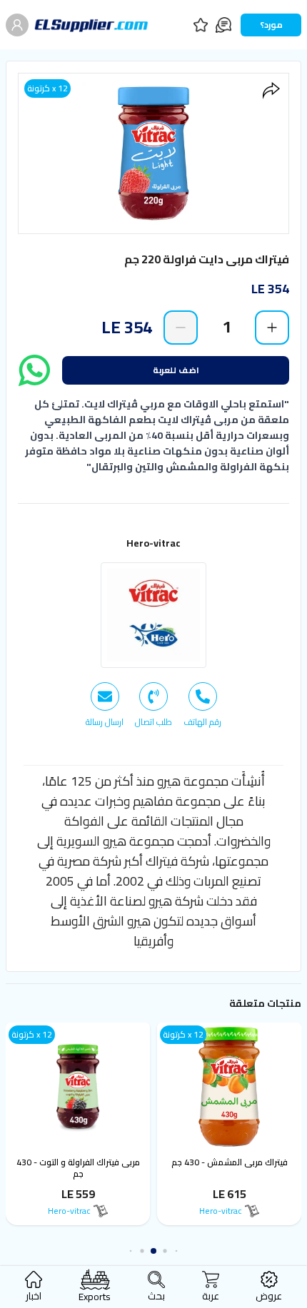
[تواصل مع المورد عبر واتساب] (34, 370)
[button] (177, 1251)
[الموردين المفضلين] (200, 25)
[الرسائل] (223, 25)
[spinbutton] (226, 327)
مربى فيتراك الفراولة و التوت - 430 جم (78, 1168)
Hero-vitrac (153, 543)
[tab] (202, 705)
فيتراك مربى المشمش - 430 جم (229, 1162)
